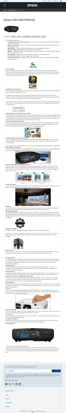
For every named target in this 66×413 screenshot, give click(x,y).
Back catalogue (11, 10)
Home (5, 10)
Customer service (9, 390)
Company (7, 406)
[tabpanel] (33, 196)
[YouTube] (16, 384)
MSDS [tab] (43, 36)
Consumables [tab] (26, 36)
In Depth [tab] (13, 36)
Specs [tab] (19, 36)
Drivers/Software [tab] (36, 36)
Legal (6, 394)
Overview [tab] (7, 36)
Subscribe (56, 370)
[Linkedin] (20, 384)
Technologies (8, 402)
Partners (7, 398)
